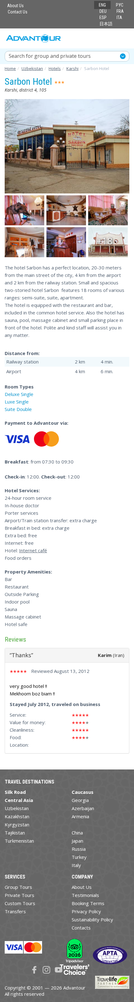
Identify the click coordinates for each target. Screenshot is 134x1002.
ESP (103, 17)
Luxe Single (17, 401)
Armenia (80, 816)
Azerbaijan (83, 808)
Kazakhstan (17, 816)
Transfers (15, 911)
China (77, 832)
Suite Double (18, 409)
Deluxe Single (19, 394)
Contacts (81, 927)
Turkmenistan (19, 841)
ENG (102, 5)
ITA (119, 17)
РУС (119, 5)
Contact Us (17, 11)
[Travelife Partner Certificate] (112, 982)
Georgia (80, 800)
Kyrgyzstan (17, 824)
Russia (79, 849)
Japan (77, 841)
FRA (120, 11)
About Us (15, 5)
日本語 (105, 23)
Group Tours (18, 887)
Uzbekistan (17, 808)
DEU (103, 11)
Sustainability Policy (92, 919)
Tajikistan (15, 832)
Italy (76, 865)
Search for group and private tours (50, 56)
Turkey (79, 857)
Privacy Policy (86, 911)
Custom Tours (20, 903)
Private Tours (19, 895)
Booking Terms (88, 903)
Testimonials (85, 895)
